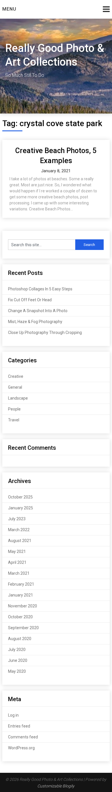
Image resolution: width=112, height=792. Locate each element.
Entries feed (19, 726)
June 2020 (17, 660)
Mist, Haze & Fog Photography (35, 321)
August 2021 (19, 540)
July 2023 (17, 519)
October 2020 (20, 617)
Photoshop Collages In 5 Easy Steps (40, 289)
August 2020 (19, 638)
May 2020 (17, 671)
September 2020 (23, 627)
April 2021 (17, 562)
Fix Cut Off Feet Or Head (30, 300)
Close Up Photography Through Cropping (45, 332)
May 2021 (17, 551)
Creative (15, 376)
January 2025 (20, 508)
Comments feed (23, 737)
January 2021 (20, 595)
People (14, 409)
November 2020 (22, 606)
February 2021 (21, 584)
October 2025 (20, 497)
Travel (13, 420)
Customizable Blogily (55, 786)
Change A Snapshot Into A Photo (37, 310)
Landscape (18, 398)
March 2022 (19, 529)
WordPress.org (21, 748)
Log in (13, 715)
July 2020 (17, 649)
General (15, 387)
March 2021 (19, 573)
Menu (9, 9)
